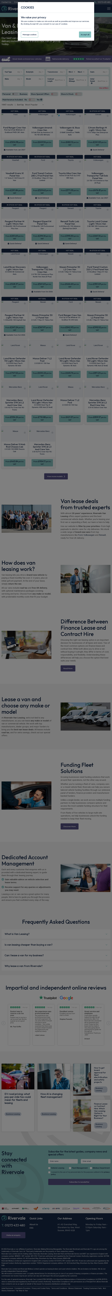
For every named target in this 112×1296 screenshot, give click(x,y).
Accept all (85, 34)
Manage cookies (29, 34)
